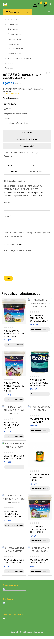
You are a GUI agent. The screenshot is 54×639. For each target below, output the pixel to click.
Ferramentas (14, 44)
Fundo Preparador (13, 83)
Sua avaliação (10, 244)
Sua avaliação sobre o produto (19, 250)
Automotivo (13, 29)
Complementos (15, 34)
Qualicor (8, 108)
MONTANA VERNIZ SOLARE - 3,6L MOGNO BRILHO (46, 73)
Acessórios (13, 24)
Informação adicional (27, 139)
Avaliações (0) (27, 146)
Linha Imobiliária (12, 93)
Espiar (23, 299)
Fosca (7, 78)
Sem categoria (14, 54)
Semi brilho (10, 113)
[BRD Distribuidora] (5, 4)
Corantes (9, 68)
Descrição (27, 132)
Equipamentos (14, 39)
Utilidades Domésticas (18, 123)
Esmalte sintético (13, 73)
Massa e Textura (15, 49)
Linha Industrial (12, 98)
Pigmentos (10, 103)
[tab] (27, 132)
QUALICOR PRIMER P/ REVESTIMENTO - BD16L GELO (49, 73)
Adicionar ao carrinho (14, 345)
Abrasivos (12, 19)
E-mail (7, 216)
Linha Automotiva (13, 88)
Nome (7, 203)
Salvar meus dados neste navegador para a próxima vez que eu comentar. (27, 234)
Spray (7, 118)
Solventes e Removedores (19, 58)
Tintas (11, 63)
